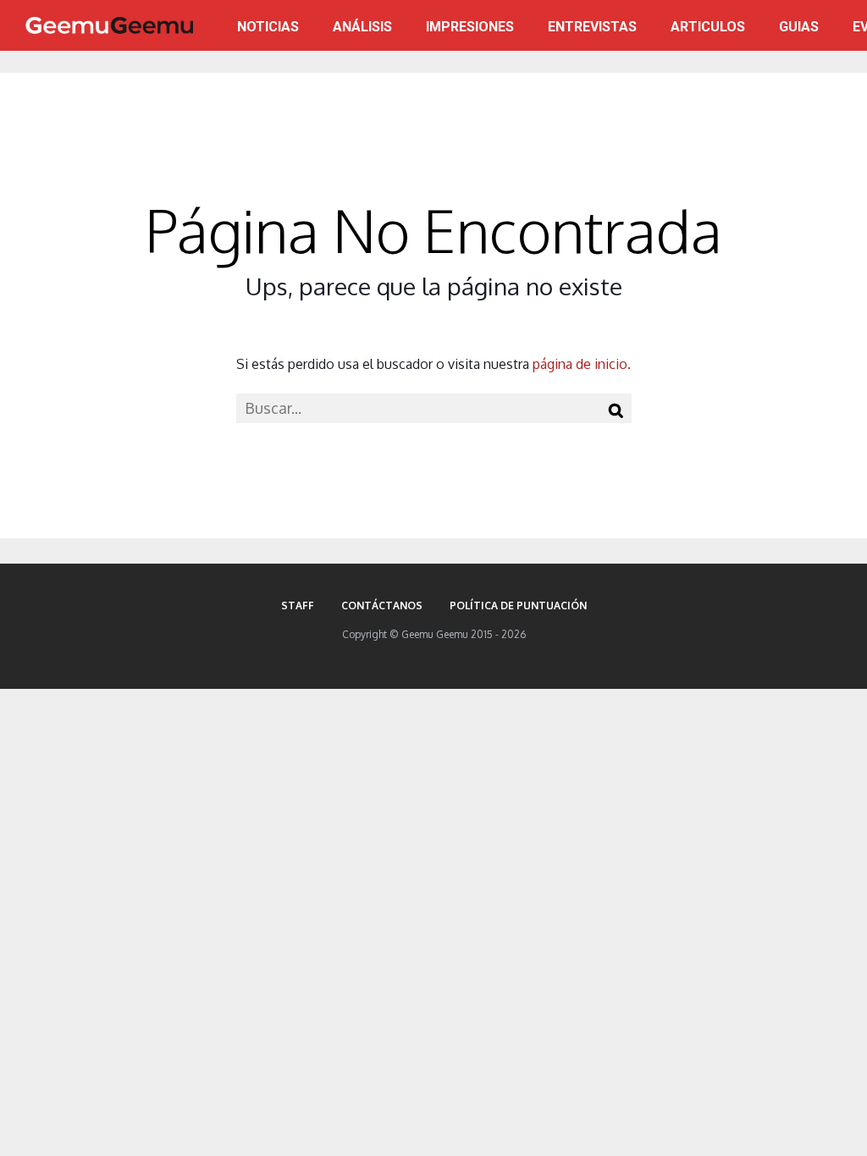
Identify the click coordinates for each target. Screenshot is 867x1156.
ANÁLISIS (362, 27)
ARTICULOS (708, 27)
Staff (297, 605)
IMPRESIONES (470, 27)
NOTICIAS (268, 27)
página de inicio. (582, 363)
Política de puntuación (518, 605)
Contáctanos (381, 605)
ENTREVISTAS (592, 27)
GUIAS (799, 27)
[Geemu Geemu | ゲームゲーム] (109, 25)
